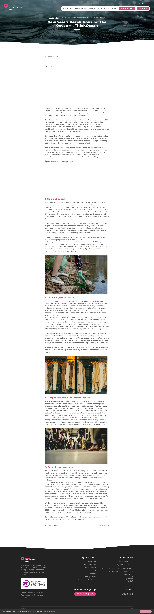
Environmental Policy (87, 580)
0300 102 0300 (127, 561)
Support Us (127, 8)
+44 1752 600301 (126, 565)
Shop (141, 3)
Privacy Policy (90, 577)
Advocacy (94, 8)
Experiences (81, 8)
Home (51, 18)
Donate (143, 8)
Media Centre (90, 567)
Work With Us (90, 564)
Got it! (145, 611)
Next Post (103, 526)
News (114, 8)
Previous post (52, 526)
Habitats (105, 8)
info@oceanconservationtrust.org (119, 568)
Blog (57, 18)
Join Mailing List (85, 594)
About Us (68, 8)
